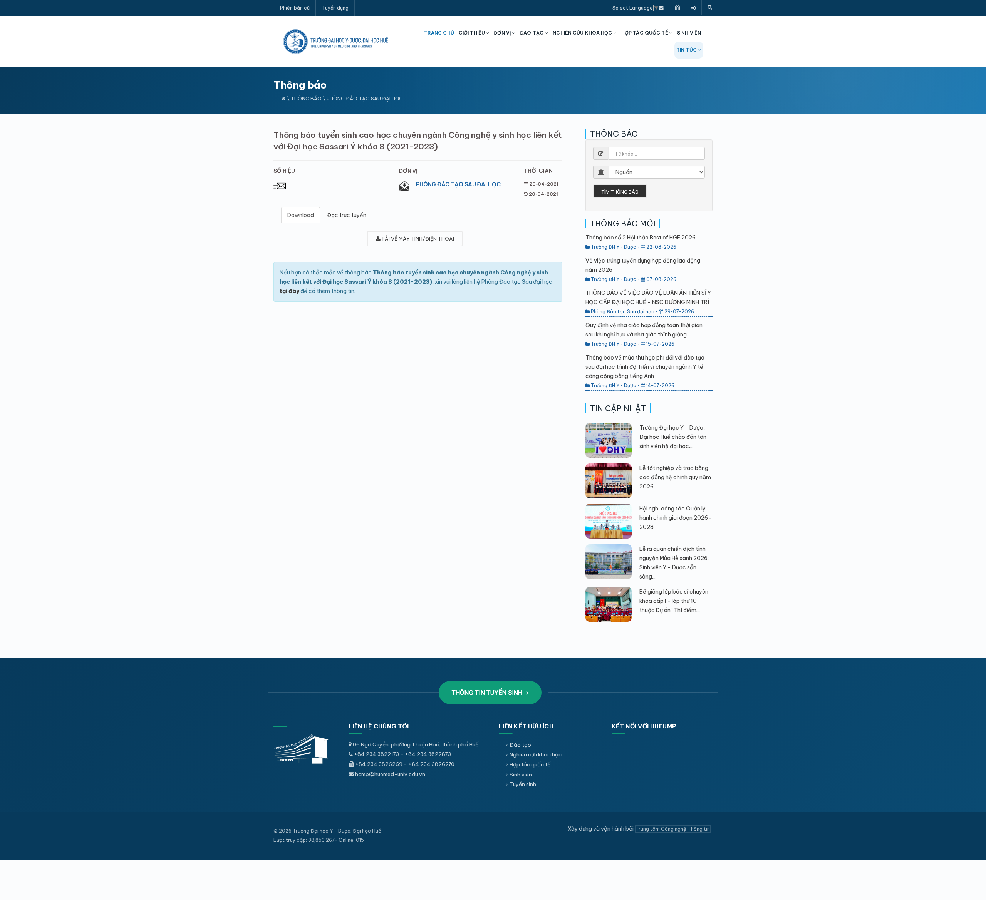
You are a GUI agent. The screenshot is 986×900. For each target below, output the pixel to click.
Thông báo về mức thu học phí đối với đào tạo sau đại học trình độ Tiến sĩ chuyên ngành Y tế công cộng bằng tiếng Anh (644, 367)
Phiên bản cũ (295, 8)
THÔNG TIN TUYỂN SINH (488, 692)
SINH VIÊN (689, 33)
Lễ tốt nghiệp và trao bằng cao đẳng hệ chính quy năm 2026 (675, 477)
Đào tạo (520, 744)
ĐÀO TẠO (532, 33)
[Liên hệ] (661, 7)
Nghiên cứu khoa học (536, 754)
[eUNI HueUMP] (693, 7)
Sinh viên (521, 774)
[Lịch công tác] (677, 7)
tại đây (289, 291)
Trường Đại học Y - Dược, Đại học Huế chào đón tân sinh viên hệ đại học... (672, 437)
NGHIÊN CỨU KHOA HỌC (583, 33)
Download (300, 215)
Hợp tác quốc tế (530, 764)
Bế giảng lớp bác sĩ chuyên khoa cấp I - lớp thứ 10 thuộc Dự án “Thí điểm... (673, 601)
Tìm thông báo (620, 192)
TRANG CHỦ (439, 33)
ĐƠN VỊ (503, 33)
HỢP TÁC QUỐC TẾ (645, 33)
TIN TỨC (687, 50)
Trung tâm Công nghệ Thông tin (673, 829)
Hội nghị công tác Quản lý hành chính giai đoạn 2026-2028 (675, 517)
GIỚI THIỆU (472, 33)
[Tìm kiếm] (709, 7)
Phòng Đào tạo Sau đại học (458, 184)
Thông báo (306, 98)
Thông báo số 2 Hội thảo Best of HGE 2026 (640, 237)
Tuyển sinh (523, 784)
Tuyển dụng (335, 8)
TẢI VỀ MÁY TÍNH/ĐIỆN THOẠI (417, 239)
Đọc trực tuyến (346, 215)
